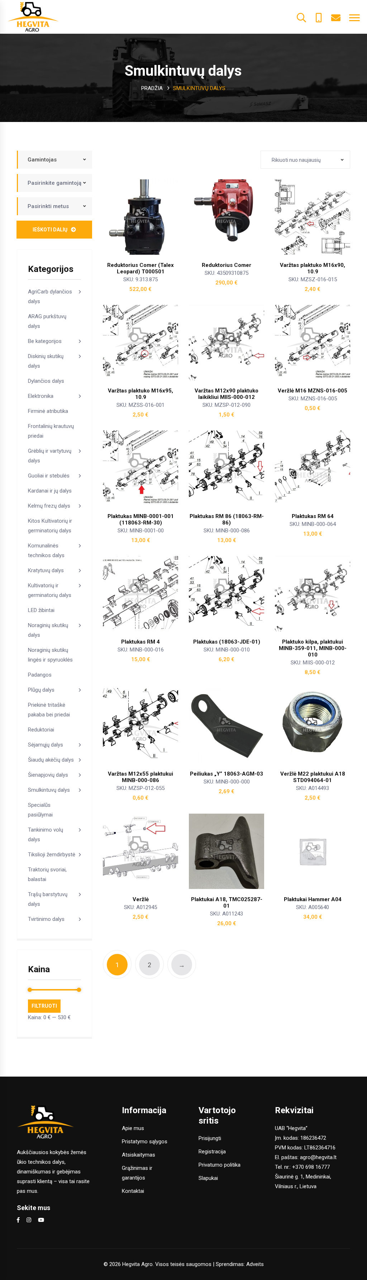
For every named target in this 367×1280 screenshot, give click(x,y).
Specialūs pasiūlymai (40, 810)
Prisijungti (210, 1138)
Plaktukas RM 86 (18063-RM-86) (227, 519)
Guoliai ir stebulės (49, 475)
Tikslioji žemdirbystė (51, 854)
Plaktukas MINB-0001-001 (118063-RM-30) (141, 519)
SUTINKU (318, 1270)
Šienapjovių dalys (48, 775)
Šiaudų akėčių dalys (51, 760)
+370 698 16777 (311, 1167)
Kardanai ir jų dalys (50, 491)
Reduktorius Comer (226, 265)
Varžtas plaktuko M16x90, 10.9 (312, 268)
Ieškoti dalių (50, 229)
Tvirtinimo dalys (46, 919)
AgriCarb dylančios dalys (50, 296)
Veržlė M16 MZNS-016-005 (312, 390)
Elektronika (40, 396)
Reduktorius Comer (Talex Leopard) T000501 (140, 268)
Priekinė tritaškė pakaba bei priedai (49, 710)
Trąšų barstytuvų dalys (47, 899)
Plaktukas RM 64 (313, 516)
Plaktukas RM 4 (140, 642)
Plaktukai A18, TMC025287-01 (226, 902)
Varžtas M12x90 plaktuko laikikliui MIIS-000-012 (226, 393)
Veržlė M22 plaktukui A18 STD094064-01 (312, 777)
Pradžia (152, 88)
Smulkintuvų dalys (49, 790)
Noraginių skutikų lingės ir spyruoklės (50, 655)
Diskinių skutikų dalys (45, 361)
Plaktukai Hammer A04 (313, 899)
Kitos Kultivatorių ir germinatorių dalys (50, 526)
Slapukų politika (284, 1270)
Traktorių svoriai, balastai (47, 874)
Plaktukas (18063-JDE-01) (226, 642)
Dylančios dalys (46, 381)
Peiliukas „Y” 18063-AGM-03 (226, 774)
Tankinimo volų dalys (45, 835)
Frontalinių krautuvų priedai (51, 431)
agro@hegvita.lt (318, 1157)
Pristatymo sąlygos (144, 1141)
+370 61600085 (318, 17)
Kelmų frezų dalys (49, 506)
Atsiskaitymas (138, 1155)
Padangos (40, 675)
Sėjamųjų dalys (45, 745)
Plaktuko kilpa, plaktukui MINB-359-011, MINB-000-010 (313, 648)
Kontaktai (133, 1191)
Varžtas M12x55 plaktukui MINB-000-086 (140, 777)
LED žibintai (41, 610)
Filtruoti (44, 1006)
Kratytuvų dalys (46, 570)
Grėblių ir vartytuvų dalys (49, 456)
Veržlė (141, 899)
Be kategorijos (45, 341)
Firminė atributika (48, 411)
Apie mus (133, 1128)
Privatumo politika (219, 1165)
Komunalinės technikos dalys (46, 550)
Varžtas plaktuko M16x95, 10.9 (140, 393)
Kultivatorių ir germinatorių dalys (49, 590)
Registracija (212, 1151)
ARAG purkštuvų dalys (47, 321)
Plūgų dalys (41, 690)
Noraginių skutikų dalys (48, 630)
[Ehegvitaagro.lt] (33, 16)
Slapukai (208, 1178)
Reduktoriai (41, 729)
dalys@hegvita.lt (335, 17)
